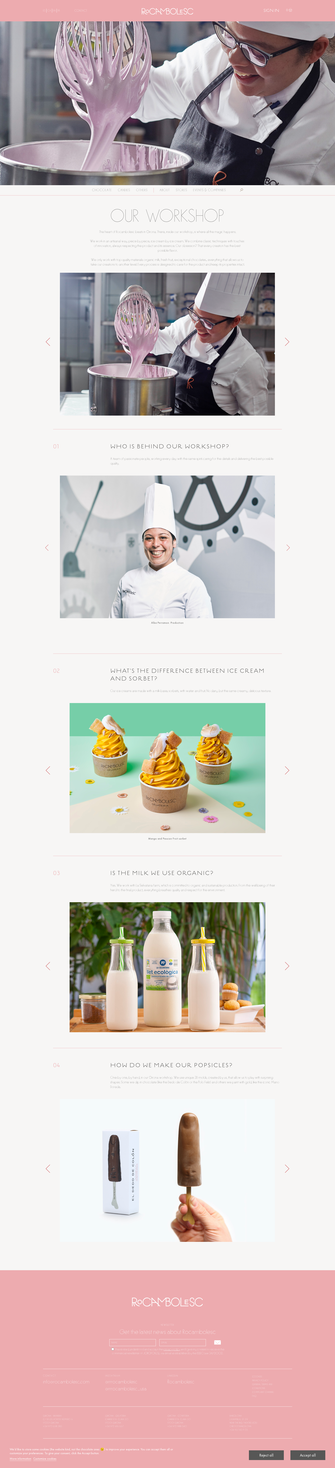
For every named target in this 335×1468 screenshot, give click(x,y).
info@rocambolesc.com (66, 1381)
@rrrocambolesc (121, 1381)
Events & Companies (209, 190)
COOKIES (257, 1376)
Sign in (271, 11)
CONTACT (80, 10)
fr (59, 10)
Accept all (308, 1455)
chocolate (102, 190)
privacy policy (171, 1349)
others (142, 190)
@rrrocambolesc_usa (126, 1388)
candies (124, 190)
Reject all (266, 1455)
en (54, 10)
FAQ (254, 1396)
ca (49, 10)
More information (20, 1459)
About (165, 190)
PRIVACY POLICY (260, 1380)
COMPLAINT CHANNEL (263, 1392)
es (44, 10)
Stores (181, 190)
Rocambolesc (181, 1381)
